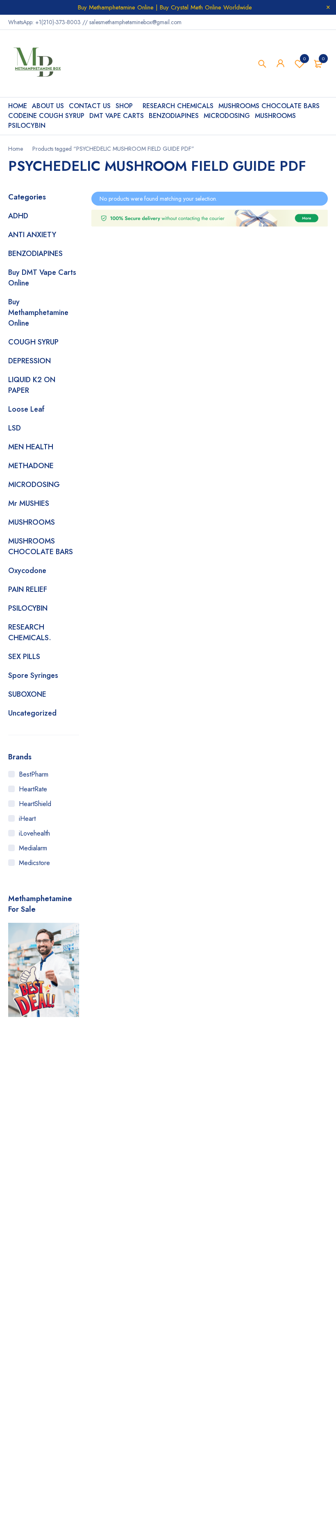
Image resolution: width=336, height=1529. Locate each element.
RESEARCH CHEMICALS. (29, 632)
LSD (14, 428)
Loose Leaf (26, 409)
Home (15, 149)
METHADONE (31, 465)
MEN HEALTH (30, 447)
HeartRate (33, 789)
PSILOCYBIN (28, 608)
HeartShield (35, 804)
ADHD (18, 216)
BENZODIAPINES (35, 253)
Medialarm (33, 848)
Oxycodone (27, 570)
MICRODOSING (34, 484)
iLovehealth (34, 833)
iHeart (27, 818)
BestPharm (33, 774)
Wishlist (304, 58)
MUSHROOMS (31, 522)
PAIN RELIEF (27, 589)
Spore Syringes (33, 675)
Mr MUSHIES (28, 503)
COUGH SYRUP (33, 342)
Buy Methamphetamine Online (38, 312)
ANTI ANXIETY (32, 234)
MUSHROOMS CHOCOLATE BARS (40, 546)
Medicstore (34, 863)
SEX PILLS (24, 656)
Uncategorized (32, 713)
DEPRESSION (29, 361)
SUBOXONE (27, 694)
